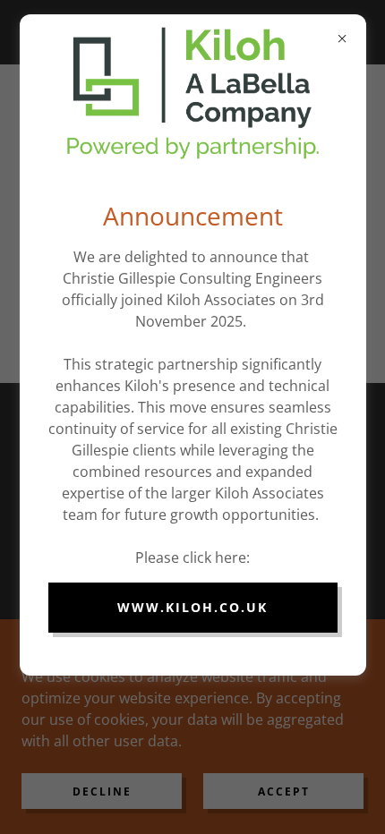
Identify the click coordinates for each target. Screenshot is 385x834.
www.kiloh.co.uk (192, 607)
